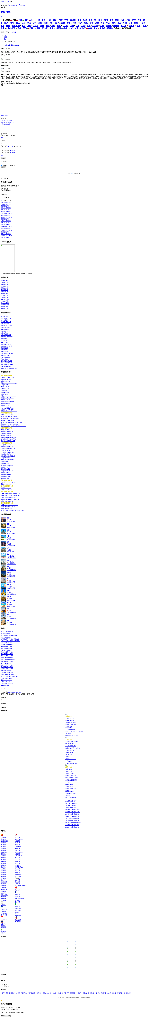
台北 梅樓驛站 (4, 320)
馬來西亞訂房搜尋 (6, 221)
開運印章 (103, 993)
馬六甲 (123, 26)
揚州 (12, 23)
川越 (119, 23)
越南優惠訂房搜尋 (6, 219)
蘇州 (55, 20)
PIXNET (63, 997)
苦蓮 (2, 137)
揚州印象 (3, 857)
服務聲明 (89, 997)
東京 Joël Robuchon (70, 722)
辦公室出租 (86, 993)
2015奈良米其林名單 (71, 807)
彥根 (8, 26)
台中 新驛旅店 (4, 338)
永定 (111, 20)
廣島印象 (17, 880)
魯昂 (2, 28)
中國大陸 (11, 556)
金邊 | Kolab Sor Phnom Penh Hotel (10, 499)
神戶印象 (17, 857)
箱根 (2, 26)
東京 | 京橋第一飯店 (6, 379)
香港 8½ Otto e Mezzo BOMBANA (74, 731)
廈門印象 (3, 846)
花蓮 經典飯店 (4, 359)
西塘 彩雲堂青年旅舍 (6, 648)
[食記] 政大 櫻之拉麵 (6, 120)
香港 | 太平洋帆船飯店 (7, 433)
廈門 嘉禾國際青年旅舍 (7, 655)
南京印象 (3, 854)
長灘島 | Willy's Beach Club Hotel (9, 505)
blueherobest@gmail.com (14, 692)
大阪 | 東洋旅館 (5, 385)
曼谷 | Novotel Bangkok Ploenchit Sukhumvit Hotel (13, 426)
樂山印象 (3, 880)
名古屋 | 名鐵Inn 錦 (6, 407)
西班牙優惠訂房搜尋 (6, 230)
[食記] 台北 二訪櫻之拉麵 (7, 122)
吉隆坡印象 (4, 909)
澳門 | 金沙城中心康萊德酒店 (8, 439)
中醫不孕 (78, 993)
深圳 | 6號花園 (4, 461)
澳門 (26, 20)
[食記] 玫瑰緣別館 (5, 124)
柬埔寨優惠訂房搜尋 (6, 217)
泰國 (9, 592)
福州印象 (3, 848)
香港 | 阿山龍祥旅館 (6, 435)
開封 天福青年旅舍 (6, 663)
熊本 (59, 26)
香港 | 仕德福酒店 (5, 429)
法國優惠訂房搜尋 (6, 224)
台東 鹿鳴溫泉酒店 (6, 366)
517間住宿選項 (11, 600)
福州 (100, 20)
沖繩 (77, 26)
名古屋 (95, 26)
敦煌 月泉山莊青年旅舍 (7, 652)
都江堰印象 (4, 882)
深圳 (51, 23)
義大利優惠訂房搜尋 (6, 226)
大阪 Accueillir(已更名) (71, 741)
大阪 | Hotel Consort (6, 390)
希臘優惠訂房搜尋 (6, 232)
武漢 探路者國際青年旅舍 (8, 659)
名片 (5, 39)
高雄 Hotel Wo (4, 351)
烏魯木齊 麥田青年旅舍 (7, 654)
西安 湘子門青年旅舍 (6, 650)
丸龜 (29, 26)
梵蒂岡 (58, 28)
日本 (9, 519)
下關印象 (17, 883)
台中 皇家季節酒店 (6, 335)
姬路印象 (17, 861)
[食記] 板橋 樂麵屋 (11, 45)
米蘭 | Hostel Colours (6, 488)
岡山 (23, 26)
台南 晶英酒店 (4, 340)
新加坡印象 (4, 919)
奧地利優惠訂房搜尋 (6, 235)
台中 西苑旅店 (4, 333)
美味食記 (12, 150)
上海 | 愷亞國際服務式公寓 (8, 448)
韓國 (9, 568)
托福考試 (97, 993)
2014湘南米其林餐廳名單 (72, 816)
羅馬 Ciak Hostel (5, 685)
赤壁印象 (3, 872)
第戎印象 (17, 900)
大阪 (75, 23)
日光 (42, 26)
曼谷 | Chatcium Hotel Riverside (9, 414)
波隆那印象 (18, 908)
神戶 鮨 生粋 (68, 754)
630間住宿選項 (11, 521)
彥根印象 (17, 850)
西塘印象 (3, 869)
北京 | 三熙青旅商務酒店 (7, 459)
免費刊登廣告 (31, 993)
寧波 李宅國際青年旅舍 (7, 667)
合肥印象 (3, 861)
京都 (102, 23)
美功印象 (3, 926)
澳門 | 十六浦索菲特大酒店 (8, 441)
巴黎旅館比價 (4, 308)
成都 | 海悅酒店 (5, 478)
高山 (88, 26)
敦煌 (85, 20)
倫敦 (138, 26)
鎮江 (18, 23)
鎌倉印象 (17, 844)
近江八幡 (16, 26)
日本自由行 (53, 993)
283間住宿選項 (11, 539)
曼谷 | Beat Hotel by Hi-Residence (9, 424)
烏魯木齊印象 (4, 895)
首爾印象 (3, 905)
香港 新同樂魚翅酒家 (71, 763)
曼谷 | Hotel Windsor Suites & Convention (11, 422)
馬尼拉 (102, 28)
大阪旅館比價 (4, 282)
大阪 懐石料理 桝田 (70, 746)
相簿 (5, 35)
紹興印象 (3, 865)
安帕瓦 (83, 28)
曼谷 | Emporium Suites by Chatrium (10, 418)
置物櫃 (114, 993)
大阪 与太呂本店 (69, 743)
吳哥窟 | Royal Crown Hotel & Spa (9, 497)
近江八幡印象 (19, 852)
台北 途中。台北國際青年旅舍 (9, 635)
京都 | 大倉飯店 (5, 394)
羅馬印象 (17, 912)
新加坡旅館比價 (5, 303)
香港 (20, 20)
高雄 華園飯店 (4, 348)
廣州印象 (3, 843)
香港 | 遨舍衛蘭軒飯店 (7, 431)
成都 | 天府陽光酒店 (6, 476)
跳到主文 (3, 16)
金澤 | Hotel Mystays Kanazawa (9, 411)
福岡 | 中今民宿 (5, 405)
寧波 (29, 23)
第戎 (19, 28)
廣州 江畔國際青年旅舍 (7, 657)
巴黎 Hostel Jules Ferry (6, 680)
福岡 (53, 26)
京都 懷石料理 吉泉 (70, 725)
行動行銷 (66, 993)
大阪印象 (17, 854)
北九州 (65, 26)
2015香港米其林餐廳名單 (72, 825)
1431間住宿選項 (11, 618)
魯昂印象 (17, 896)
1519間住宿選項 (11, 612)
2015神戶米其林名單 (71, 805)
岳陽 (128, 20)
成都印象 (3, 878)
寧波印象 (3, 867)
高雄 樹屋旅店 (4, 350)
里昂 (25, 28)
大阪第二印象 (19, 856)
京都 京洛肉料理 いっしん (72, 748)
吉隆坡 (109, 26)
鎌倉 (136, 23)
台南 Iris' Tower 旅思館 (7, 631)
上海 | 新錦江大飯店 (6, 445)
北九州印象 (18, 885)
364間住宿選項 (11, 606)
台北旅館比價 (4, 286)
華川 (68, 23)
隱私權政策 (83, 997)
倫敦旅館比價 (4, 306)
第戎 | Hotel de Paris (6, 484)
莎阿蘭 (116, 26)
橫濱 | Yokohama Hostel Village (9, 383)
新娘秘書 (60, 993)
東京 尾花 (68, 795)
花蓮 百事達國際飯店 (6, 363)
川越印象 (17, 841)
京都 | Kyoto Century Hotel (7, 399)
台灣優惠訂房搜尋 (6, 202)
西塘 (61, 20)
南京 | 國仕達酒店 (5, 458)
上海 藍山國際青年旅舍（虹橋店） (10, 641)
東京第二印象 (19, 839)
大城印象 (3, 927)
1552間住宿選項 (11, 594)
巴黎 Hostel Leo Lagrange (7, 682)
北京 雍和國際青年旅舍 (7, 644)
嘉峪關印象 (4, 889)
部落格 (5, 37)
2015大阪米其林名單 (71, 803)
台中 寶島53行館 (5, 327)
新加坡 (131, 26)
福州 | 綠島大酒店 (5, 467)
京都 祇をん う (69, 791)
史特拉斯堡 (11, 28)
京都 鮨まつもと (69, 786)
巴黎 (145, 26)
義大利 (10, 622)
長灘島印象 (18, 922)
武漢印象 (3, 874)
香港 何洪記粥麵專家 (71, 780)
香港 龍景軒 (68, 727)
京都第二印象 (19, 867)
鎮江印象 (3, 859)
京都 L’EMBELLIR (70, 793)
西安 (66, 20)
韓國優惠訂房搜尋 (6, 208)
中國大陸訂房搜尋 (6, 204)
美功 (76, 28)
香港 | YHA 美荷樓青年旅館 (8, 437)
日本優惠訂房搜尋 (6, 206)
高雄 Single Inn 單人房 (6, 346)
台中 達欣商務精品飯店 (7, 336)
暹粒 (95, 28)
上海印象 (3, 839)
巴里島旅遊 (46, 993)
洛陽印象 (3, 883)
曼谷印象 (3, 924)
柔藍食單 (6, 12)
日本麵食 (12, 152)
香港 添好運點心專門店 (71, 778)
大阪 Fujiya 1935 (69, 718)
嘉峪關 (73, 20)
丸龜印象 (17, 870)
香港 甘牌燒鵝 (69, 784)
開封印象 (3, 885)
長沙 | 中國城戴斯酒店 (7, 465)
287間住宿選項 (11, 533)
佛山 (122, 20)
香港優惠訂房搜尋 (6, 209)
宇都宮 (35, 26)
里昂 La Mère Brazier (70, 759)
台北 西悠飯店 (4, 316)
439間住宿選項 (11, 545)
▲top (2, 155)
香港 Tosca (68, 782)
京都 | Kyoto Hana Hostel (7, 398)
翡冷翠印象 (18, 910)
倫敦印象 (17, 890)
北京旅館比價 (4, 295)
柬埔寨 (10, 598)
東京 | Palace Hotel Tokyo (7, 377)
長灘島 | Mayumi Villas (6, 508)
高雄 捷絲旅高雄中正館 (7, 353)
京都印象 (17, 865)
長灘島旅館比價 (5, 299)
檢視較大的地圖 (4, 115)
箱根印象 (17, 848)
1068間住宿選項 (11, 624)
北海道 (109, 993)
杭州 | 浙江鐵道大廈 (6, 454)
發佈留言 (3, 167)
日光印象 (17, 872)
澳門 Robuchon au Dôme (71, 735)
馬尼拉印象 (18, 920)
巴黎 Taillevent (69, 756)
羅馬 (51, 28)
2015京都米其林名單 (71, 801)
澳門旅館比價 (4, 290)
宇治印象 (17, 869)
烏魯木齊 (92, 20)
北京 (49, 20)
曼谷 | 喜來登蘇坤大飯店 (7, 420)
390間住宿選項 (11, 588)
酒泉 (79, 20)
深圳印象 (3, 900)
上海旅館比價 (4, 293)
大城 (71, 28)
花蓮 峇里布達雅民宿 (6, 361)
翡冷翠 (45, 28)
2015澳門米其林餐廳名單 (72, 827)
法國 (9, 616)
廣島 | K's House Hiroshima (8, 401)
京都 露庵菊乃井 (69, 750)
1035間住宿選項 (11, 558)
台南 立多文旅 (4, 342)
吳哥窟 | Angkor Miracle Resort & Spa (10, 493)
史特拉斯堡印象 (19, 898)
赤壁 (139, 20)
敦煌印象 (3, 893)
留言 (12, 146)
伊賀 (91, 23)
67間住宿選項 (10, 552)
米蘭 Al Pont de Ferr (70, 775)
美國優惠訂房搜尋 (6, 237)
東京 (114, 23)
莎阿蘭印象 (4, 913)
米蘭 (31, 28)
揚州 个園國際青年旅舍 (7, 665)
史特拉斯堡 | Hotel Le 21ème (8, 482)
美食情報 (13, 32)
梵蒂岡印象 (18, 915)
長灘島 (110, 28)
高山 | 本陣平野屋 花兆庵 (7, 409)
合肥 (23, 23)
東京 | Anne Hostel (5, 381)
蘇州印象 (3, 856)
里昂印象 (17, 902)
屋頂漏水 (72, 993)
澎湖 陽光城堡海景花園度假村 (9, 368)
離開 (9, 1016)
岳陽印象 (3, 870)
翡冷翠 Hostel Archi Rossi (7, 489)
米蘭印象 (17, 906)
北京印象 (3, 837)
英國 (9, 610)
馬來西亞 (11, 574)
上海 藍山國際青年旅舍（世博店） (10, 639)
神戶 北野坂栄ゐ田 (70, 797)
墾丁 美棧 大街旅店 (6, 355)
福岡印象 (24, 885)
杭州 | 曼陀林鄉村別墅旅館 (8, 456)
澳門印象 (3, 898)
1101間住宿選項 (11, 564)
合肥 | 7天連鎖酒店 (6, 472)
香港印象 (3, 896)
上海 (38, 20)
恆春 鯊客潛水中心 (6, 633)
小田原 (142, 23)
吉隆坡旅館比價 (5, 301)
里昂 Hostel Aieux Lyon (7, 683)
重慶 (40, 23)
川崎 (125, 23)
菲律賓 (10, 604)
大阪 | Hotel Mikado (6, 386)
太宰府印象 (18, 876)
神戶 (80, 23)
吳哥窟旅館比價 (5, 304)
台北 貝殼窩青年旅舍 (6, 637)
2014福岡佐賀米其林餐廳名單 (73, 822)
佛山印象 (3, 844)
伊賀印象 (17, 859)
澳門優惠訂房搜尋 (6, 211)
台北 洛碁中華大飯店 (6, 318)
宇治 (108, 23)
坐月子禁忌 (5, 993)
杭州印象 (3, 863)
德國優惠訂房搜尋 (6, 228)
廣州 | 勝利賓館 (5, 463)
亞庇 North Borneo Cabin (7, 672)
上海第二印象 (4, 841)
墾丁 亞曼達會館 (5, 357)
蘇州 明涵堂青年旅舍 (6, 646)
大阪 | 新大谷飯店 (5, 388)
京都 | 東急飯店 (5, 392)
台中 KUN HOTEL (6, 331)
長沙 (57, 23)
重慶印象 (3, 876)
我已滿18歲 (3, 1016)
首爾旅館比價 (4, 297)
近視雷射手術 (13, 993)
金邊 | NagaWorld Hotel (7, 501)
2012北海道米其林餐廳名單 (72, 818)
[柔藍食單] (1, 700)
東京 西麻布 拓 (69, 752)
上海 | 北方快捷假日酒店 (7, 452)
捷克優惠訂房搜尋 (6, 234)
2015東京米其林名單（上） (72, 809)
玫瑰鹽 (92, 993)
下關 (72, 26)
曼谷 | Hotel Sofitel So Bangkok (9, 416)
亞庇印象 (3, 911)
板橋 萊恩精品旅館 (6, 322)
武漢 (134, 20)
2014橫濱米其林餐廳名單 (72, 814)
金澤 (83, 26)
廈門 (106, 20)
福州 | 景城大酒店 (5, 469)
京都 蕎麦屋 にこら (70, 789)
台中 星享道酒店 (5, 329)
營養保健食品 (121, 993)
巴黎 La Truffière (69, 773)
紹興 (34, 23)
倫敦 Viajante (68, 769)
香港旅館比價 (4, 288)
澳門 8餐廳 (68, 733)
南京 (43, 20)
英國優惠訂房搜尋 (6, 222)
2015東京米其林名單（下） (72, 812)
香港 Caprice (68, 761)
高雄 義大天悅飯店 (6, 344)
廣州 (117, 20)
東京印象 (17, 837)
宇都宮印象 (18, 874)
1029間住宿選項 (11, 570)
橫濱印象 (17, 843)
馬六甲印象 (4, 915)
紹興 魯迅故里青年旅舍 (7, 668)
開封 (6, 23)
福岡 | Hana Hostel (5, 403)
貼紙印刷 (128, 993)
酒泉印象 (3, 891)
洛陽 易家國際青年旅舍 (7, 661)
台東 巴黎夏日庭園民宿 (7, 364)
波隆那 (37, 28)
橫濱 (130, 23)
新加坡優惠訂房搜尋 (6, 213)
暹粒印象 (3, 933)
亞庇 (102, 26)
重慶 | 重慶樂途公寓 (6, 474)
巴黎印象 (17, 894)
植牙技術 (39, 993)
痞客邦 (9, 146)
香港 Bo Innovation (70, 729)
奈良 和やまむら (69, 720)
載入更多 (3, 158)
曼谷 (65, 28)
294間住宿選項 (11, 527)
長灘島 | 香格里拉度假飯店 (8, 506)
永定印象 (3, 850)
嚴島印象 (17, 882)
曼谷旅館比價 (4, 291)
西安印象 (3, 887)
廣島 (48, 26)
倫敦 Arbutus (68, 771)
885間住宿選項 (11, 576)
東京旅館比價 (4, 284)
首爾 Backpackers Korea (7, 670)
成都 (46, 23)
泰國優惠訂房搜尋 (6, 215)
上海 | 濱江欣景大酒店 (7, 446)
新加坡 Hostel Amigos (6, 678)
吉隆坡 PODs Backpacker (7, 674)
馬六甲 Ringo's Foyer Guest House (9, 676)
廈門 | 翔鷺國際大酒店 (7, 471)
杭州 (32, 20)
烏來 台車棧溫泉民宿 (6, 325)
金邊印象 (3, 931)
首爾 (63, 23)
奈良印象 (17, 863)
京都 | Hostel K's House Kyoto (8, 396)
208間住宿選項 (11, 582)
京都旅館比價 (4, 280)
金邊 (90, 28)
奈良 (97, 23)
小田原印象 (18, 846)
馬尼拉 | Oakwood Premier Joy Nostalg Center (12, 510)
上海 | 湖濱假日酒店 (6, 450)
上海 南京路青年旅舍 (6, 642)
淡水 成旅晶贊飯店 (6, 323)
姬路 (86, 23)
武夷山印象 (4, 852)
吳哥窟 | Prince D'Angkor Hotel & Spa (10, 495)
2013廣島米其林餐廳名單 (72, 820)
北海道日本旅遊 (22, 993)
